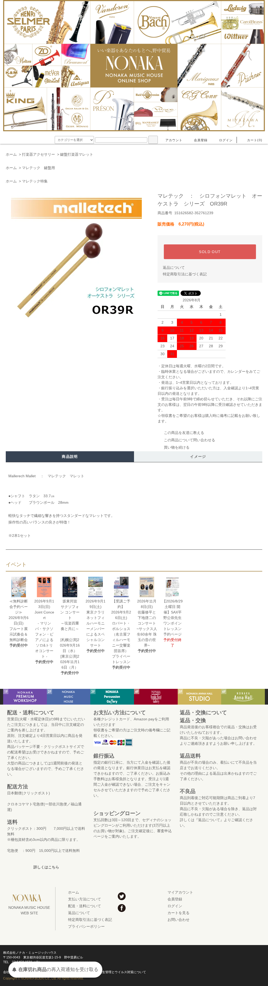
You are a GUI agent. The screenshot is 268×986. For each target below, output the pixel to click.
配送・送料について (84, 906)
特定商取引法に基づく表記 (185, 274)
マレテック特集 (35, 181)
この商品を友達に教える (184, 433)
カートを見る (178, 913)
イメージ (198, 456)
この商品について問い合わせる (189, 440)
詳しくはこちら (46, 867)
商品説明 (70, 456)
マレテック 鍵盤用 (38, 168)
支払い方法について (84, 899)
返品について (174, 267)
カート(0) (254, 140)
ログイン (226, 140)
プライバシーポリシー (86, 926)
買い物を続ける (176, 447)
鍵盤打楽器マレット (76, 154)
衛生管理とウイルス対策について (122, 972)
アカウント (174, 140)
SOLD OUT (210, 252)
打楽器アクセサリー (38, 154)
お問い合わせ (178, 919)
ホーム (11, 154)
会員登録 (201, 140)
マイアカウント (180, 892)
